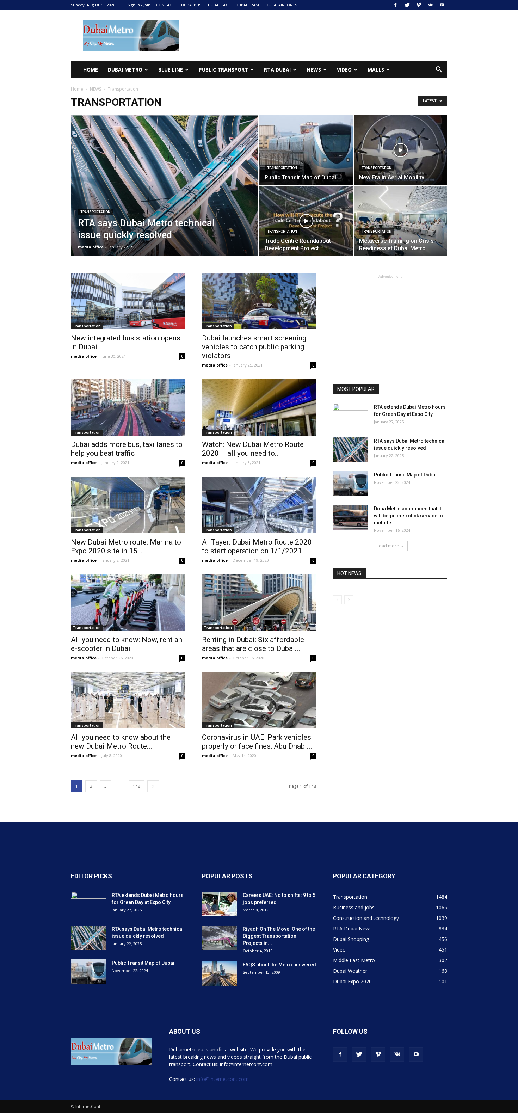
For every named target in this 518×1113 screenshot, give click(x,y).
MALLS (376, 69)
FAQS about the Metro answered (279, 964)
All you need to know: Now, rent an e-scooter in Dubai (126, 644)
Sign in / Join (139, 4)
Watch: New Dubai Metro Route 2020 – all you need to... (253, 448)
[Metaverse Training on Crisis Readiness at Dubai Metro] (400, 221)
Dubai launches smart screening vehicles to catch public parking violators (254, 347)
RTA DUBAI (277, 69)
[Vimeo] (418, 5)
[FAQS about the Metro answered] (219, 973)
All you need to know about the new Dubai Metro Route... (121, 741)
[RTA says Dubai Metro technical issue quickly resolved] (164, 196)
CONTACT (165, 4)
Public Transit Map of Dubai (405, 475)
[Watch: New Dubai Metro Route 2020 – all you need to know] (259, 407)
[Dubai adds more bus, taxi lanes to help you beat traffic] (128, 407)
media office (91, 247)
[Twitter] (407, 5)
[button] (438, 70)
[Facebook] (395, 5)
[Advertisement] (319, 35)
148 (136, 786)
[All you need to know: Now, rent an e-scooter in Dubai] (128, 602)
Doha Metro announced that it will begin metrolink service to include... (408, 515)
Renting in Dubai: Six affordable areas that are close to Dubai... (253, 644)
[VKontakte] (430, 5)
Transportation (95, 212)
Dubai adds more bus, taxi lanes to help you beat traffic (127, 448)
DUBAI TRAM (247, 4)
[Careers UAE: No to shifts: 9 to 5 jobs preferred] (219, 904)
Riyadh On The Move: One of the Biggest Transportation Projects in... (279, 936)
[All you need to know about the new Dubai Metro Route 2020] (128, 700)
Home (90, 69)
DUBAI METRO (125, 69)
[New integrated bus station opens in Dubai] (128, 301)
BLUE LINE (170, 69)
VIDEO (344, 69)
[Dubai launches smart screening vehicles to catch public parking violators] (259, 301)
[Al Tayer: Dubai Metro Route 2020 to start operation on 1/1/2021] (259, 505)
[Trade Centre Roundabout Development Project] (306, 221)
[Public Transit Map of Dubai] (306, 150)
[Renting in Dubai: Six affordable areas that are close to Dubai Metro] (259, 602)
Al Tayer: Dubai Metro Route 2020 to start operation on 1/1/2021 (257, 546)
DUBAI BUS (191, 4)
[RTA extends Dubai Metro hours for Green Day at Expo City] (350, 416)
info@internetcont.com (222, 1079)
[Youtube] (442, 5)
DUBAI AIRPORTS (281, 4)
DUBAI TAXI (218, 4)
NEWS (314, 69)
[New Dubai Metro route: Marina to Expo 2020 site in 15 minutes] (128, 505)
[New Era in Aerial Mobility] (400, 150)
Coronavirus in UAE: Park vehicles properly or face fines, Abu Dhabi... (257, 741)
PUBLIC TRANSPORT (223, 69)
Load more (388, 546)
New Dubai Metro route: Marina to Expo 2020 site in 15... (126, 546)
